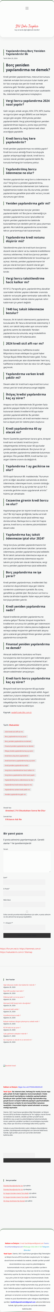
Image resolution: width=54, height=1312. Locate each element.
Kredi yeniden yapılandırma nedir (16, 765)
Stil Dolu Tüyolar (27, 26)
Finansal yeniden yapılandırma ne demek (19, 746)
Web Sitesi (7, 900)
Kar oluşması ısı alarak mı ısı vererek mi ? (17, 1040)
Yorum (5, 849)
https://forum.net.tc (9, 948)
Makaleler (14, 725)
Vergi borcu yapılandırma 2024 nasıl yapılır (20, 775)
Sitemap (28, 952)
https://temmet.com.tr (30, 948)
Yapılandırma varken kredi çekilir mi (17, 790)
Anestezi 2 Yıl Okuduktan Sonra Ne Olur (25, 810)
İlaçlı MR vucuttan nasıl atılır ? (13, 991)
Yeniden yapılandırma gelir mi (15, 794)
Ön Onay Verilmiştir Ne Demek (14, 1201)
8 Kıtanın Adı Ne (13, 819)
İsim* (5, 878)
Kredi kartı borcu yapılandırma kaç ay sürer (20, 761)
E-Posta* (6, 889)
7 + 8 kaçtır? (8, 923)
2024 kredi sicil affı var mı (14, 732)
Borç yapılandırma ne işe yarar (15, 736)
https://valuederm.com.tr (12, 952)
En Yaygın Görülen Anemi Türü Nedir (16, 1193)
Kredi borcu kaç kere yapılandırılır (16, 756)
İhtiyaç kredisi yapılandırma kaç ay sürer (19, 751)
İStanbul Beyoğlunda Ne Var (13, 1186)
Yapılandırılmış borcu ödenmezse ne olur (19, 780)
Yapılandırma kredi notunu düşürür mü (18, 785)
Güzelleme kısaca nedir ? (12, 1015)
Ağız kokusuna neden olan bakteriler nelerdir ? (19, 985)
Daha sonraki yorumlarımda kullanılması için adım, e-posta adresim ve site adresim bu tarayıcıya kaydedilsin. (26, 915)
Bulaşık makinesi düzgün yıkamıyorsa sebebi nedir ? (21, 1021)
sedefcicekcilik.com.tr (21, 712)
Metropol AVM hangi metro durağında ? (17, 1003)
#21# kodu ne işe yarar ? (12, 1028)
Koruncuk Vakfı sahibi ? (11, 1009)
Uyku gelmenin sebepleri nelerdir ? (15, 1034)
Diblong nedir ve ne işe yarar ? (13, 997)
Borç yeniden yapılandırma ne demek (18, 741)
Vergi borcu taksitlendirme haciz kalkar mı (19, 770)
